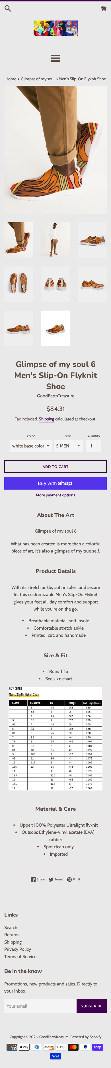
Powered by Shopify (86, 1037)
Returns (11, 934)
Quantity (93, 436)
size (68, 436)
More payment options (55, 495)
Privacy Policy (17, 949)
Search (10, 927)
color (31, 436)
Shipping (46, 419)
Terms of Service (20, 956)
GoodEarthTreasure (54, 1037)
